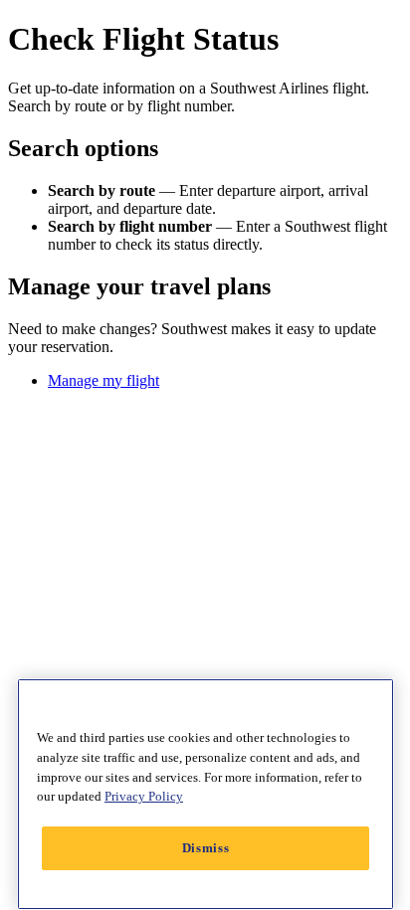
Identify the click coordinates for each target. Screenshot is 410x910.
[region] (205, 794)
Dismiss (206, 847)
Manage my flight (103, 380)
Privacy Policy (143, 796)
